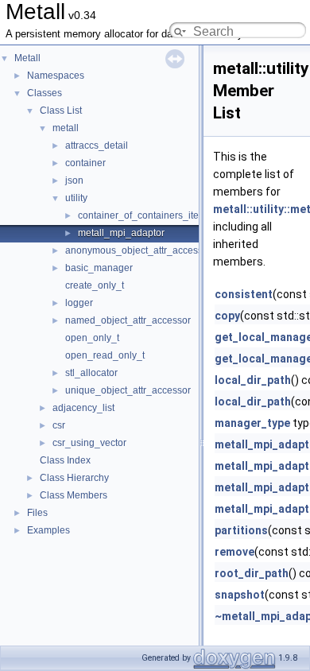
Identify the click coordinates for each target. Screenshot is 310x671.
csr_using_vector (89, 442)
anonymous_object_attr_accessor (138, 250)
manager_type (252, 423)
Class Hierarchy (74, 477)
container (85, 163)
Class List (61, 110)
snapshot (240, 594)
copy (227, 315)
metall (65, 128)
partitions (241, 530)
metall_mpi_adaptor (121, 233)
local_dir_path (253, 380)
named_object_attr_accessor (128, 320)
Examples (48, 530)
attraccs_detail (96, 145)
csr (58, 425)
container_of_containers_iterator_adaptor (168, 215)
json (74, 180)
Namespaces (55, 75)
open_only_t (92, 337)
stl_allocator (91, 372)
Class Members (73, 495)
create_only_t (94, 285)
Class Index (65, 460)
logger (79, 302)
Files (37, 512)
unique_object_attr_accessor (128, 390)
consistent (244, 294)
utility (76, 198)
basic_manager (99, 267)
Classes (44, 93)
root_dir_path (252, 573)
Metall (27, 58)
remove (234, 551)
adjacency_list (83, 407)
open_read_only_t (105, 355)
